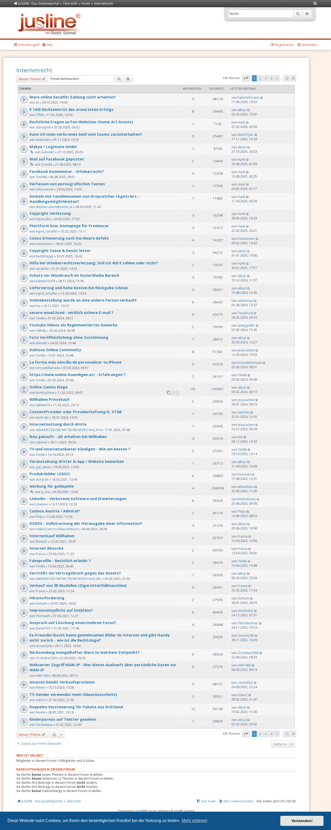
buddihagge (45, 256)
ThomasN (43, 616)
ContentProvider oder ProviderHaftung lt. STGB (75, 411)
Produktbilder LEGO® (49, 473)
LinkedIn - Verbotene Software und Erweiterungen (77, 498)
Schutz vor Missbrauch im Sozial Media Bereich (74, 275)
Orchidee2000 (46, 658)
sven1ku (244, 412)
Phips (40, 516)
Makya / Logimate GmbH (53, 146)
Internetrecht (34, 70)
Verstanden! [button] (302, 821)
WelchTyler (246, 135)
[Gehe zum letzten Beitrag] (262, 97)
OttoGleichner (248, 623)
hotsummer (44, 244)
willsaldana (246, 487)
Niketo (40, 687)
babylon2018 (45, 281)
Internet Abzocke (46, 548)
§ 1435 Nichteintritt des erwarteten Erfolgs (71, 109)
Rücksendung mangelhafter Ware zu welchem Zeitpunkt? (84, 652)
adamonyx (245, 300)
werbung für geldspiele (51, 486)
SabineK (41, 442)
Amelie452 (245, 611)
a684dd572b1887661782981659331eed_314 (68, 430)
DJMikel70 (43, 405)
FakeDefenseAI (248, 97)
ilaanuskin (43, 139)
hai (38, 306)
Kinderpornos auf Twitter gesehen (62, 719)
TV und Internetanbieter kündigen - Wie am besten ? (79, 448)
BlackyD (41, 541)
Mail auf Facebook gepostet (56, 159)
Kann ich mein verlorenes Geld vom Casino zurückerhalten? (85, 134)
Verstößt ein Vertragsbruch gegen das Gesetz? (75, 572)
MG (240, 437)
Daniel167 (43, 628)
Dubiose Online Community (55, 349)
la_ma (45, 492)
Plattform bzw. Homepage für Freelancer (69, 225)
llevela (40, 712)
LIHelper (42, 504)
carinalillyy (245, 682)
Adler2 (41, 700)
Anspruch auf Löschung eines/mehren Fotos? (72, 622)
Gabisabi (47, 152)
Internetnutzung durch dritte (58, 424)
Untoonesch (45, 189)
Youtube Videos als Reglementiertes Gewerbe (73, 324)
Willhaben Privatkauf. (49, 399)
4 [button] (271, 78)
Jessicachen (246, 350)
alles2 (242, 110)
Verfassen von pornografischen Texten (67, 183)
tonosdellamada (48, 368)
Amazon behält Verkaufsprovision (62, 682)
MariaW (41, 343)
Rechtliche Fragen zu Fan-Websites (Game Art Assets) (81, 121)
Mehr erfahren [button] (194, 820)
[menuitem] (315, 3)
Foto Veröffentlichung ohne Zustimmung (68, 337)
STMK (40, 115)
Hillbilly (41, 330)
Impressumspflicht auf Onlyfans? (61, 610)
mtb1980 (42, 675)
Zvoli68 (46, 164)
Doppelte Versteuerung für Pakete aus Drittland (76, 706)
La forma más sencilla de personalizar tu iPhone (75, 362)
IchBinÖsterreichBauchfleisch (57, 529)
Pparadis (244, 474)
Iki (37, 102)
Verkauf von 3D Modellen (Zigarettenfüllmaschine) (78, 585)
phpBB (140, 810)
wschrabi (42, 417)
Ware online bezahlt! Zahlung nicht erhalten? (72, 96)
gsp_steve (43, 467)
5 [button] (277, 78)
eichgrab (42, 479)
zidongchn (43, 127)
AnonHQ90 (44, 646)
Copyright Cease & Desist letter (60, 250)
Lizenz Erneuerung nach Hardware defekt (69, 238)
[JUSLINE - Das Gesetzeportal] (49, 23)
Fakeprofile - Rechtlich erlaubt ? (60, 560)
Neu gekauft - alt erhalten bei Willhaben (68, 436)
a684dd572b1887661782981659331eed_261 (68, 579)
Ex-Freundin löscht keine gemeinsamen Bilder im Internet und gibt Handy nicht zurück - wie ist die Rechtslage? (99, 637)
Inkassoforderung (46, 597)
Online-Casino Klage (48, 386)
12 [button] (287, 78)
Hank (241, 122)
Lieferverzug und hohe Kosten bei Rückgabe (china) (78, 287)
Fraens (41, 591)
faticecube (43, 219)
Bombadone (45, 392)
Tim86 (40, 318)
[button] (246, 78)
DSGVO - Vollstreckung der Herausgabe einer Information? (85, 523)
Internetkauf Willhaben (51, 535)
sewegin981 (246, 325)
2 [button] (260, 78)
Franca (242, 536)
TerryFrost (245, 313)
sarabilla (42, 268)
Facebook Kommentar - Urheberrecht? (66, 171)
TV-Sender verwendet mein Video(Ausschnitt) (73, 694)
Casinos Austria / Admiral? (54, 510)
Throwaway (44, 725)
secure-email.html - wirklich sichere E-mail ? (71, 312)
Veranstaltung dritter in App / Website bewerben (76, 461)
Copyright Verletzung (50, 213)
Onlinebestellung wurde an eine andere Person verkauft (83, 300)
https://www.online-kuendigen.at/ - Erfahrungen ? (77, 374)
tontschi (41, 603)
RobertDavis (247, 499)
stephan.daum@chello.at (54, 207)
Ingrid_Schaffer (46, 231)
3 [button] (266, 78)
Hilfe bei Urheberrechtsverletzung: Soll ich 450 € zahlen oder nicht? (93, 262)
